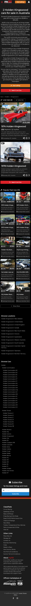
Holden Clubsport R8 (8, 442)
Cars (1, 97)
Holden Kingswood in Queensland (11, 337)
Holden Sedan (6, 453)
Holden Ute (5, 438)
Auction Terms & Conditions (11, 554)
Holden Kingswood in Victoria (10, 334)
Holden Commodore (8, 368)
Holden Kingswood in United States (12, 322)
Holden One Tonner (8, 470)
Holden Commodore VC (10, 400)
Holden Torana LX (8, 415)
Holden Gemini (6, 434)
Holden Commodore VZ (10, 392)
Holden (7, 97)
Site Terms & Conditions (10, 552)
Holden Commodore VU (10, 407)
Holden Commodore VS (10, 372)
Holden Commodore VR (10, 405)
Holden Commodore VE (10, 370)
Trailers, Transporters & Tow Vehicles (14, 525)
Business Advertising (9, 543)
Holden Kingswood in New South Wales (13, 331)
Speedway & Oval (8, 511)
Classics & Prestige (9, 520)
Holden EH (5, 440)
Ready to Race (7, 547)
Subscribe (21, 100)
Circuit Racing (7, 509)
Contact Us (6, 540)
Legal (20, 593)
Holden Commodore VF (10, 396)
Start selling (20, 2)
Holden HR (5, 462)
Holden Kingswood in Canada (10, 328)
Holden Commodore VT (10, 379)
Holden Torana (6, 410)
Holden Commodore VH (10, 385)
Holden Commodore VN (10, 387)
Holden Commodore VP (10, 403)
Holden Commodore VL (10, 377)
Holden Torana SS (8, 424)
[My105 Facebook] (14, 598)
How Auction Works (9, 549)
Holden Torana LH (8, 419)
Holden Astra (6, 447)
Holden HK (5, 460)
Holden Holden (6, 468)
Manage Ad (6, 538)
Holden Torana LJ (8, 413)
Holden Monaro (6, 429)
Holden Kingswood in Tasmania (10, 350)
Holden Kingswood (8, 436)
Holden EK (5, 464)
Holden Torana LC (8, 417)
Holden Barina (6, 455)
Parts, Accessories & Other (11, 527)
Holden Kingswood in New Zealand (11, 319)
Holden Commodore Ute (10, 390)
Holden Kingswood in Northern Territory (13, 354)
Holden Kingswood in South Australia (12, 343)
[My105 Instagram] (17, 598)
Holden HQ (5, 432)
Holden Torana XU (8, 422)
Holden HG (5, 457)
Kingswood (14, 97)
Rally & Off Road (8, 514)
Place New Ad (7, 536)
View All (5, 529)
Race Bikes (6, 523)
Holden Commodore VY (10, 381)
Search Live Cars (16, 90)
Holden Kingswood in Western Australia (13, 340)
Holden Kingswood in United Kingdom (13, 325)
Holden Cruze (6, 451)
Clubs (5, 545)
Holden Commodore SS (10, 375)
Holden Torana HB (8, 426)
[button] (15, 112)
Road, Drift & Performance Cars (12, 518)
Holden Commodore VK (10, 383)
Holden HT (5, 473)
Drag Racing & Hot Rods (10, 516)
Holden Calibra (6, 449)
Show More (16, 306)
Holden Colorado (7, 445)
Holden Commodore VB (10, 394)
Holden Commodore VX (10, 398)
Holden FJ (5, 466)
